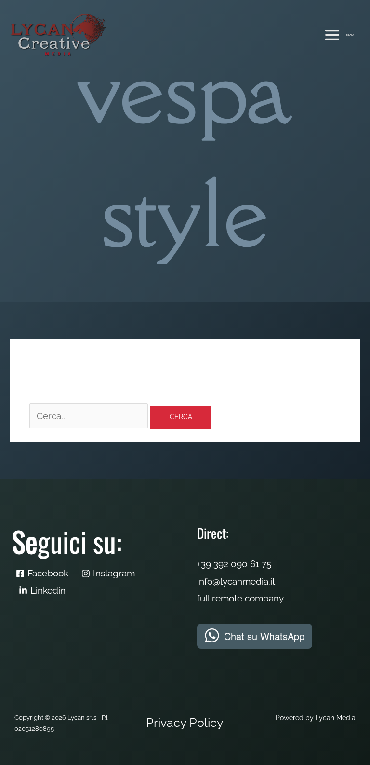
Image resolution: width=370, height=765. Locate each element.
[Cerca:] (89, 415)
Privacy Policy (185, 723)
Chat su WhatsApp (264, 636)
